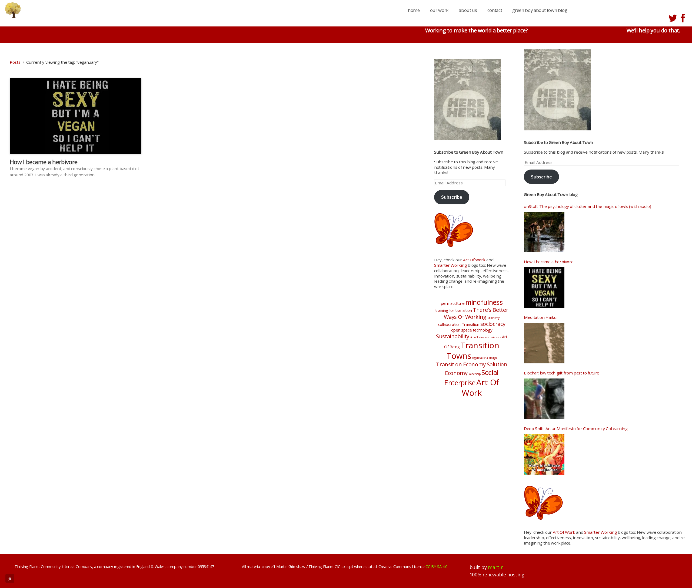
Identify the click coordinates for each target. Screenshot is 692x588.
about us (468, 10)
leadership (474, 374)
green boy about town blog (539, 10)
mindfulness (484, 302)
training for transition (453, 310)
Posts (15, 62)
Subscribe (451, 197)
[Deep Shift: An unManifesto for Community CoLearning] (544, 454)
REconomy (493, 318)
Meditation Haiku (540, 317)
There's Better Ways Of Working (476, 313)
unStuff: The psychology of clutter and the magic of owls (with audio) (587, 206)
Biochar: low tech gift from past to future (561, 373)
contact (494, 10)
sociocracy (492, 323)
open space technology (471, 330)
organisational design (484, 358)
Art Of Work (474, 259)
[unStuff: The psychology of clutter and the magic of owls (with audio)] (544, 232)
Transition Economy (461, 364)
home (414, 10)
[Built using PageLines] (9, 578)
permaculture (453, 303)
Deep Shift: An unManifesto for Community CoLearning (576, 428)
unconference (493, 337)
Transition (470, 324)
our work (439, 10)
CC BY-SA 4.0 (436, 566)
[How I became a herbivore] (544, 287)
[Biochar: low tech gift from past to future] (544, 399)
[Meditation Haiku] (544, 343)
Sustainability (452, 336)
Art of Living (477, 337)
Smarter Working (450, 265)
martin (495, 567)
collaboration (449, 324)
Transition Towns (473, 350)
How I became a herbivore (43, 162)
